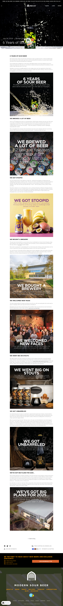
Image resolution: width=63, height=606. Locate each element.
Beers (17, 589)
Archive (48, 600)
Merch (24, 589)
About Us (9, 589)
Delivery (32, 589)
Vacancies (34, 591)
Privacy (32, 600)
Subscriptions (51, 589)
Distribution (42, 600)
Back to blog (32, 538)
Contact (37, 600)
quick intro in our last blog (34, 308)
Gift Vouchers (21, 600)
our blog (19, 244)
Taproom (40, 589)
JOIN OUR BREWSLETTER (45, 561)
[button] (1, 6)
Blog (26, 591)
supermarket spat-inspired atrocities (40, 361)
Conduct (15, 600)
